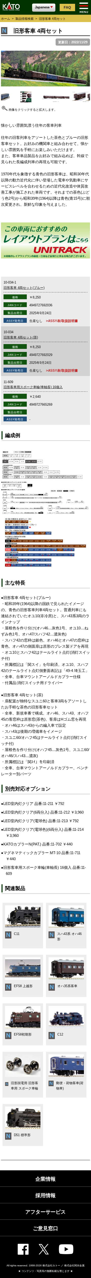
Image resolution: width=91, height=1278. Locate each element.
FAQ (67, 7)
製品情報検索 (24, 19)
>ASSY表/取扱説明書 (62, 321)
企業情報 (45, 1179)
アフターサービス (45, 1212)
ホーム (5, 19)
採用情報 (45, 1195)
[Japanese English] (43, 7)
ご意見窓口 (45, 1228)
